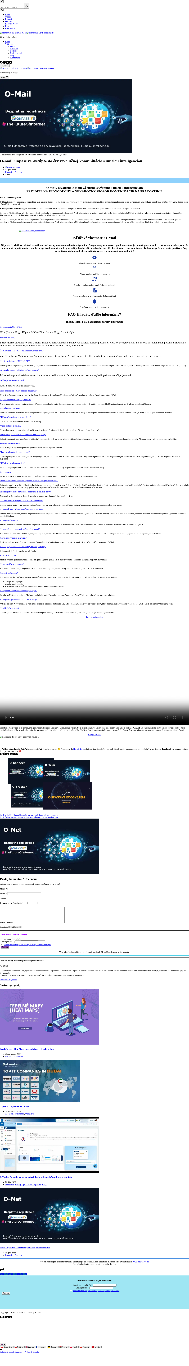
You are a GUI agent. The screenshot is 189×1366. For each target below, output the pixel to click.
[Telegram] (10, 754)
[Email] (16, 754)
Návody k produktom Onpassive (28, 1184)
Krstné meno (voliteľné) (10, 939)
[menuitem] (6, 1347)
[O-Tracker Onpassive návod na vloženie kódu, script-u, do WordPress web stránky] (49, 1172)
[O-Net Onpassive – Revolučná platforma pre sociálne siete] (49, 1243)
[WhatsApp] (13, 754)
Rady (44, 1184)
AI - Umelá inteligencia (14, 1114)
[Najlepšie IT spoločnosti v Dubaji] (40, 1101)
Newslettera (78, 749)
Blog (12, 55)
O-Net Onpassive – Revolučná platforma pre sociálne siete (25, 1248)
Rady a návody (16, 53)
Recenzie (14, 48)
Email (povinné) (7, 942)
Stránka (3, 898)
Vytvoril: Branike (32, 1352)
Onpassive (9, 172)
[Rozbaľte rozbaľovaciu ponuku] (12, 44)
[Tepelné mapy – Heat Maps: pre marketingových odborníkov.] (49, 1044)
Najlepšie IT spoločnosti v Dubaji (14, 1106)
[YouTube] (10, 63)
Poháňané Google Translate (11, 1352)
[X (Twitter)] (4, 754)
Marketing (9, 1056)
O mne (13, 46)
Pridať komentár (7, 922)
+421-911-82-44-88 (141, 1262)
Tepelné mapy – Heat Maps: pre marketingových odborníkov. (27, 1049)
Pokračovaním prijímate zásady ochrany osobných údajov (27, 944)
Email (3, 893)
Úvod (7, 41)
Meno (3, 889)
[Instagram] (4, 63)
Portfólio (13, 51)
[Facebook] (1, 63)
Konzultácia (15, 58)
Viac (7, 44)
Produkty (18, 172)
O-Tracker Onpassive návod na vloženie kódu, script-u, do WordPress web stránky (36, 1177)
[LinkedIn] (7, 63)
